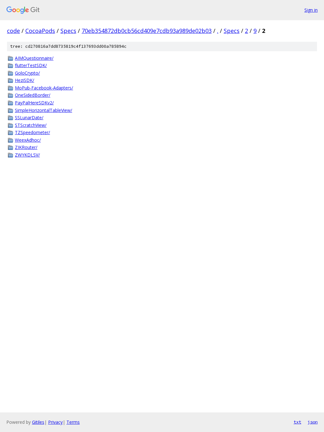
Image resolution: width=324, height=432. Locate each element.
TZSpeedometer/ (32, 132)
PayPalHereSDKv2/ (34, 103)
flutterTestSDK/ (31, 65)
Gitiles (38, 422)
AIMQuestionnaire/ (34, 58)
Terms (73, 422)
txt (297, 422)
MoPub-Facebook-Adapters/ (44, 88)
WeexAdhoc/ (28, 140)
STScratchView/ (31, 125)
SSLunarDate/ (29, 117)
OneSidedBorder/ (32, 95)
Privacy (55, 422)
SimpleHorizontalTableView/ (43, 110)
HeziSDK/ (24, 80)
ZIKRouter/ (26, 147)
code (13, 30)
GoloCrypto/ (27, 73)
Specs (68, 30)
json (313, 422)
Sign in (311, 10)
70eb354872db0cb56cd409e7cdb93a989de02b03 (147, 30)
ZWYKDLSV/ (27, 155)
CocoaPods (40, 30)
